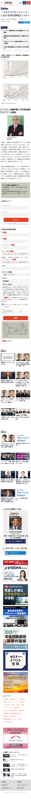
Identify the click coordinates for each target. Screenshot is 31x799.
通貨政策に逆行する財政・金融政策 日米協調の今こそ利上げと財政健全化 (8, 500)
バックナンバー (14, 553)
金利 (9, 21)
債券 (18, 704)
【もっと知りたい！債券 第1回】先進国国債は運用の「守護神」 (23, 364)
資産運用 (6, 713)
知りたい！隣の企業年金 (10, 710)
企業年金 (6, 699)
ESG (13, 704)
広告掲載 (4, 781)
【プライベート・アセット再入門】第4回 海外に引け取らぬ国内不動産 (8, 445)
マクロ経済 (7, 704)
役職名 (4, 265)
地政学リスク (14, 699)
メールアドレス (6, 205)
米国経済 (6, 716)
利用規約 (4, 278)
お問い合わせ (5, 785)
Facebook (21, 788)
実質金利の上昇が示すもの (23, 443)
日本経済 (13, 716)
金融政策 (23, 699)
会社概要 (19, 781)
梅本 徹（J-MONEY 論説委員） (9, 19)
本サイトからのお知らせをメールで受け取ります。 (16, 305)
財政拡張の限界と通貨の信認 (18, 769)
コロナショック (8, 707)
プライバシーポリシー (22, 785)
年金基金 (21, 702)
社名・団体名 (7, 251)
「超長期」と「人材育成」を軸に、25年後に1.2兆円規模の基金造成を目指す (19, 775)
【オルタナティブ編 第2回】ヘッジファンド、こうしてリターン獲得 (8, 400)
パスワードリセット (23, 223)
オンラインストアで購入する (14, 541)
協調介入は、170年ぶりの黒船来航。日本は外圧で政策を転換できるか (23, 481)
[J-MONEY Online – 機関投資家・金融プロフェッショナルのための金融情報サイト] (6, 4)
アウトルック (4, 8)
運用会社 (17, 707)
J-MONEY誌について (6, 788)
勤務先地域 (6, 272)
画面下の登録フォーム (18, 191)
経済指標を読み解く (16, 713)
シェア (21, 22)
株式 (5, 702)
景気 (23, 704)
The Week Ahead (8, 722)
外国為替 (3, 21)
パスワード (5, 212)
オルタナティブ (13, 702)
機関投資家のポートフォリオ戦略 (12, 719)
